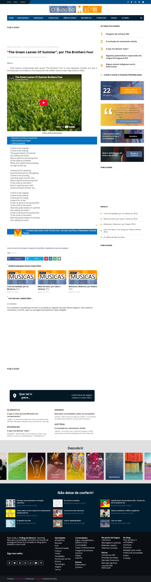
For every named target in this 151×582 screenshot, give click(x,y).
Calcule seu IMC (108, 555)
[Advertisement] (52, 379)
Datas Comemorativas (85, 547)
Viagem (58, 566)
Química (78, 567)
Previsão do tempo (110, 557)
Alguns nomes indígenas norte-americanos (121, 65)
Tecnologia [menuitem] (53, 18)
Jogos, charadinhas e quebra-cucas (84, 541)
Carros (58, 569)
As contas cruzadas (71, 500)
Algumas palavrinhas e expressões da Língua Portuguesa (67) (123, 56)
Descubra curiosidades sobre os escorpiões (75, 413)
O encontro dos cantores (74, 510)
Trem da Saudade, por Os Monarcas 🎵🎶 (18, 287)
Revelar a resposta (134, 154)
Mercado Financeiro (110, 560)
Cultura (58, 551)
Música (19, 47)
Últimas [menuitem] (125, 18)
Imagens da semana (84, 550)
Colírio (58, 553)
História (78, 553)
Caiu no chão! (116, 521)
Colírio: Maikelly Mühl (72, 521)
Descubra (133, 136)
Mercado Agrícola (109, 563)
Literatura (134, 477)
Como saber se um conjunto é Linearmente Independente (34, 511)
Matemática (114, 477)
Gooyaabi (38, 579)
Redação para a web (132, 550)
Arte (75, 477)
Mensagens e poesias (56, 476)
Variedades (60, 556)
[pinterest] (139, 2)
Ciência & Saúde (62, 548)
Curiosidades (81, 545)
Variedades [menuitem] (38, 18)
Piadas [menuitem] (114, 18)
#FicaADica (59, 540)
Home (9, 2)
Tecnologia (60, 564)
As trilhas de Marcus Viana (114, 237)
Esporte (17, 477)
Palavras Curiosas (109, 548)
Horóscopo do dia (62, 559)
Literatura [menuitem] (101, 18)
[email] (143, 2)
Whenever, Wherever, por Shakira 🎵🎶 (83, 287)
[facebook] (128, 2)
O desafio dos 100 (23, 521)
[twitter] (131, 2)
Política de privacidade (133, 552)
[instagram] (135, 2)
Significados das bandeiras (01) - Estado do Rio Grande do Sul (128, 501)
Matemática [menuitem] (86, 18)
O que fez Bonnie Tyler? (18, 430)
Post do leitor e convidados (130, 541)
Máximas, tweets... (109, 545)
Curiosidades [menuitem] (23, 18)
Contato (22, 2)
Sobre (16, 2)
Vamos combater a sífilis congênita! (125, 510)
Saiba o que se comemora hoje (131, 90)
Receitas (58, 543)
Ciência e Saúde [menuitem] (69, 18)
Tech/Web (95, 477)
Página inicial (11, 47)
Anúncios (127, 545)
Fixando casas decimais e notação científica (30, 501)
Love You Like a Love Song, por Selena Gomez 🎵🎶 (122, 230)
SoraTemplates (19, 579)
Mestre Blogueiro (14, 57)
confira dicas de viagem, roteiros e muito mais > (81, 396)
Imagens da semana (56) (117, 34)
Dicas (36, 477)
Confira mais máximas (128, 121)
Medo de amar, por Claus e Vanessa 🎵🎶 (49, 287)
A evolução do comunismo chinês (70, 428)
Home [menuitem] (11, 18)
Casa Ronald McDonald (107, 566)
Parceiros (127, 547)
